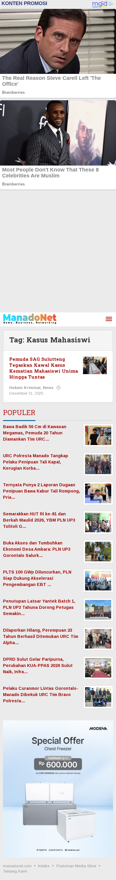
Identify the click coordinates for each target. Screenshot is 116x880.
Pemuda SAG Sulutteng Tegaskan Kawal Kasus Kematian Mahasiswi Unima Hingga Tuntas (43, 368)
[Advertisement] (58, 251)
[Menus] (109, 319)
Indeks (44, 866)
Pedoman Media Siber (76, 866)
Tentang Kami (15, 871)
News (48, 387)
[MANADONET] (30, 318)
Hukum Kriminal (24, 387)
